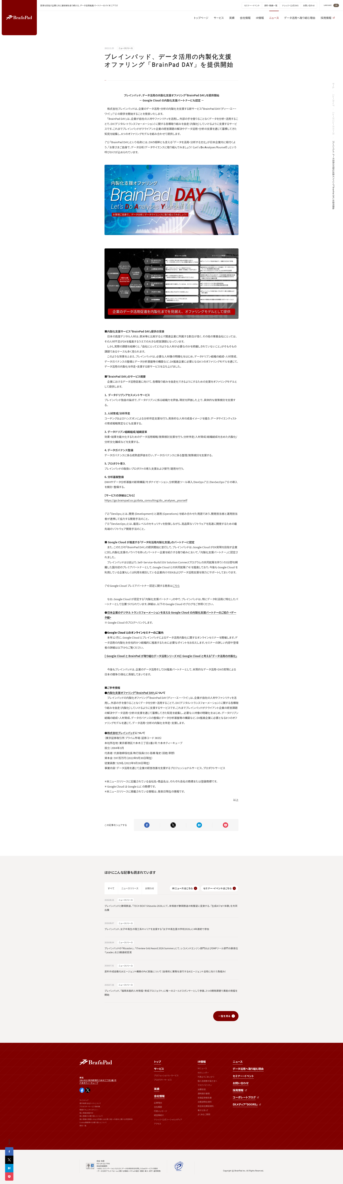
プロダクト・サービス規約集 (89, 1106)
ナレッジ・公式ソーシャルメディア (168, 1119)
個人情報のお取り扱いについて (91, 1116)
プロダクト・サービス (163, 1079)
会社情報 (159, 1096)
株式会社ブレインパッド (121, 733)
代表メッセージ (160, 1111)
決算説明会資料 (205, 1101)
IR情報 (202, 1062)
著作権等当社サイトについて (90, 1103)
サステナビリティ (205, 1085)
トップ (157, 1062)
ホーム (333, 85)
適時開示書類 (204, 1093)
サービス (159, 1069)
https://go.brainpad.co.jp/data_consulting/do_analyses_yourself (146, 500)
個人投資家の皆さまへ (207, 1080)
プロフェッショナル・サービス (166, 1075)
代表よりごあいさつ (206, 1076)
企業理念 (158, 1102)
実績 (156, 1089)
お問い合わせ (241, 1083)
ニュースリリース (126, 48)
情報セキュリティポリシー (88, 1109)
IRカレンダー (203, 1072)
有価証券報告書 (205, 1097)
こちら (176, 586)
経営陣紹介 (159, 1115)
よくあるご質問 (204, 1114)
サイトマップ (84, 1100)
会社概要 (158, 1106)
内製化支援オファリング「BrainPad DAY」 (131, 693)
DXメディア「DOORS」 (245, 1104)
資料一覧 (82, 1125)
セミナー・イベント (243, 1076)
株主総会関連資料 (206, 1106)
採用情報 (238, 1090)
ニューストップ (333, 100)
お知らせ (149, 888)
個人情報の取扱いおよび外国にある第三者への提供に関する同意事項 (106, 1119)
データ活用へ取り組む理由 (248, 1069)
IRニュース (202, 1068)
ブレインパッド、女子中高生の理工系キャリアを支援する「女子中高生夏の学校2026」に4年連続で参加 (157, 929)
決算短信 (202, 1089)
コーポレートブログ (244, 1097)
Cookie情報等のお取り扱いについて (93, 1122)
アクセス (157, 1123)
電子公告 (202, 1110)
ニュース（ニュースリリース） (333, 123)
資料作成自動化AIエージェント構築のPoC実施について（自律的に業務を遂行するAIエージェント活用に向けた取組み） (165, 971)
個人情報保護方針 (86, 1113)
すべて (111, 888)
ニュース (238, 1062)
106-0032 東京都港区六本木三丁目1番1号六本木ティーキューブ (97, 1081)
